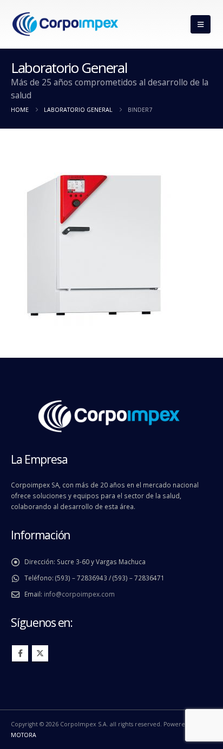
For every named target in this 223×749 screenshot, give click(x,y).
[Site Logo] (65, 24)
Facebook (20, 653)
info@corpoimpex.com (79, 594)
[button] (201, 24)
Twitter (40, 653)
